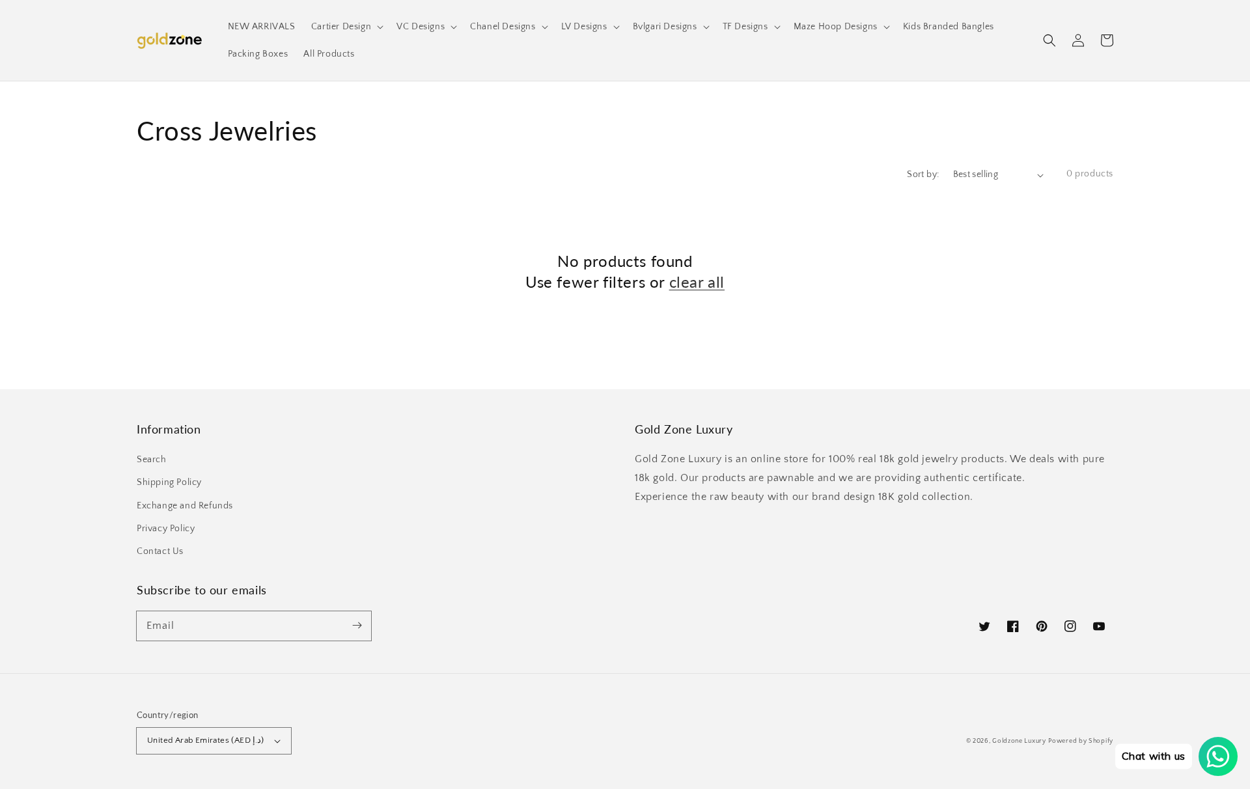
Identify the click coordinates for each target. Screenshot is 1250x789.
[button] (1049, 40)
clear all (697, 281)
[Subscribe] (356, 625)
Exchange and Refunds (185, 506)
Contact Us (160, 551)
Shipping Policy (169, 482)
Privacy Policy (166, 528)
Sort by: (923, 174)
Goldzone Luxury (1019, 741)
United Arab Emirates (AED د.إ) (205, 740)
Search (152, 459)
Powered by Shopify (1080, 741)
